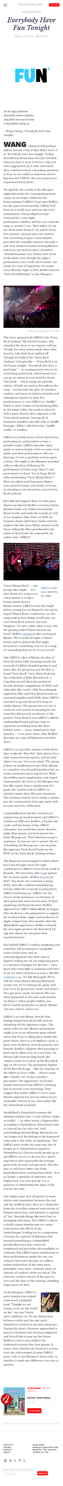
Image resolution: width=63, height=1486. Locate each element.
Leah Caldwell (26, 36)
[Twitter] (10, 1460)
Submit (7, 1447)
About (7, 1452)
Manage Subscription (45, 1447)
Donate (7, 1450)
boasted (45, 877)
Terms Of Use (41, 1452)
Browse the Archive (45, 1450)
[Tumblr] (15, 1460)
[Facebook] (5, 1460)
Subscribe (54, 5)
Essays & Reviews (31, 12)
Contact (8, 1445)
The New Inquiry (30, 4)
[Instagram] (20, 1460)
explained (28, 633)
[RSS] (24, 1460)
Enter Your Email (39, 1397)
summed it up (12, 977)
